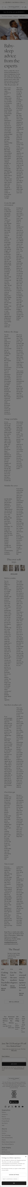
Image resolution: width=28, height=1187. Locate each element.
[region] (14, 1171)
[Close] (26, 1156)
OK (14, 1183)
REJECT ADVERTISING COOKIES (10, 1179)
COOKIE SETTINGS (14, 1174)
